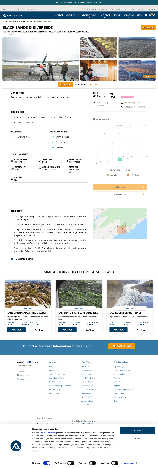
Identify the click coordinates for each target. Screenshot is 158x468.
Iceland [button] (28, 362)
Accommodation (120, 374)
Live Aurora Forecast (122, 370)
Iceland (89, 2)
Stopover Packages (89, 389)
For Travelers (121, 362)
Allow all (137, 430)
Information (115, 9)
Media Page (54, 393)
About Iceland (87, 401)
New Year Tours (88, 397)
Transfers (118, 378)
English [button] (10, 9)
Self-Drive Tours (88, 378)
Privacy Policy (54, 389)
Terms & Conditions (57, 374)
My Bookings (119, 366)
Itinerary (94, 84)
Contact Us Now (122, 346)
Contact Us (151, 9)
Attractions (129, 15)
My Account (24, 375)
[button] (29, 9)
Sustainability (54, 382)
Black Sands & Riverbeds (42, 21)
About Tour (80, 84)
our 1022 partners (48, 433)
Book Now (148, 27)
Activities (117, 15)
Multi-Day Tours (72, 15)
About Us (103, 9)
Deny (137, 438)
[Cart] (150, 15)
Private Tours (104, 15)
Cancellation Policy (57, 378)
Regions (117, 385)
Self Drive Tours (89, 15)
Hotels (139, 15)
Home (4, 21)
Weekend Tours (87, 385)
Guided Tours (87, 382)
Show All (149, 76)
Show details (128, 463)
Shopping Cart (25, 379)
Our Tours (86, 362)
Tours (10, 21)
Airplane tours (27, 21)
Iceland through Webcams (124, 389)
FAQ (125, 9)
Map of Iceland (120, 393)
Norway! (99, 2)
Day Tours (59, 15)
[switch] (70, 463)
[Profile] (146, 15)
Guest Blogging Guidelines (60, 385)
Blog (133, 9)
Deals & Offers (120, 397)
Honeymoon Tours (89, 393)
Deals (140, 9)
